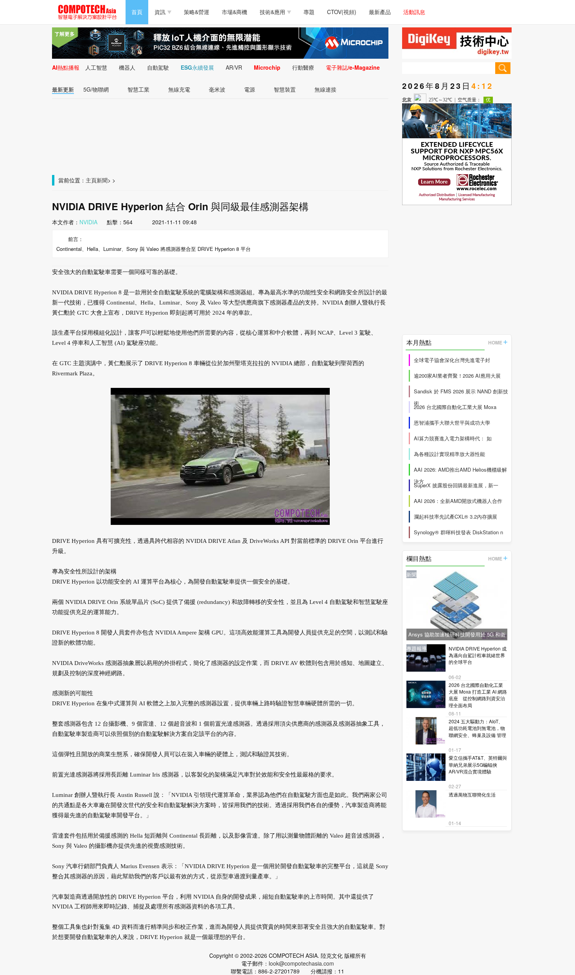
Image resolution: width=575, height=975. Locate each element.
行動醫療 (303, 67)
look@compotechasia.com (301, 963)
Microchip (267, 67)
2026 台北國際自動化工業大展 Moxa (455, 407)
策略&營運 (196, 12)
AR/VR (234, 67)
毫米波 (217, 89)
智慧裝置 (285, 89)
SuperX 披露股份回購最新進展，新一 (456, 485)
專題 (309, 12)
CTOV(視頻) (341, 12)
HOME (495, 342)
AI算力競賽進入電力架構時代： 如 (453, 438)
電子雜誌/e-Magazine (353, 67)
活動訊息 (414, 12)
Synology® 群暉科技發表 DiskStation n (458, 532)
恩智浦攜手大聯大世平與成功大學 (452, 422)
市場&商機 (234, 12)
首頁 (136, 12)
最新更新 (63, 89)
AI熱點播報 (65, 67)
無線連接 (325, 89)
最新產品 (380, 12)
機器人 (127, 67)
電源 (249, 89)
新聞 (102, 180)
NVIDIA (88, 222)
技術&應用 (272, 12)
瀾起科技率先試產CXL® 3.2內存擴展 (455, 516)
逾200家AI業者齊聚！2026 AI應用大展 (457, 375)
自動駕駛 (158, 67)
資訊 (160, 12)
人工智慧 (96, 67)
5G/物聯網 (96, 89)
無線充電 (179, 89)
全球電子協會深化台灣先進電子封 (452, 360)
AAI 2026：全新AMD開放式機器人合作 (458, 501)
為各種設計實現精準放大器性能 (449, 454)
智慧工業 (138, 89)
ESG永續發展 (197, 67)
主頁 (91, 180)
